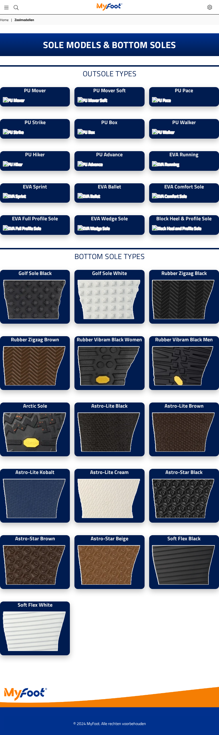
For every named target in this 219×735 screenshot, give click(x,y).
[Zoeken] (16, 7)
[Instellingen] (210, 7)
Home (4, 20)
